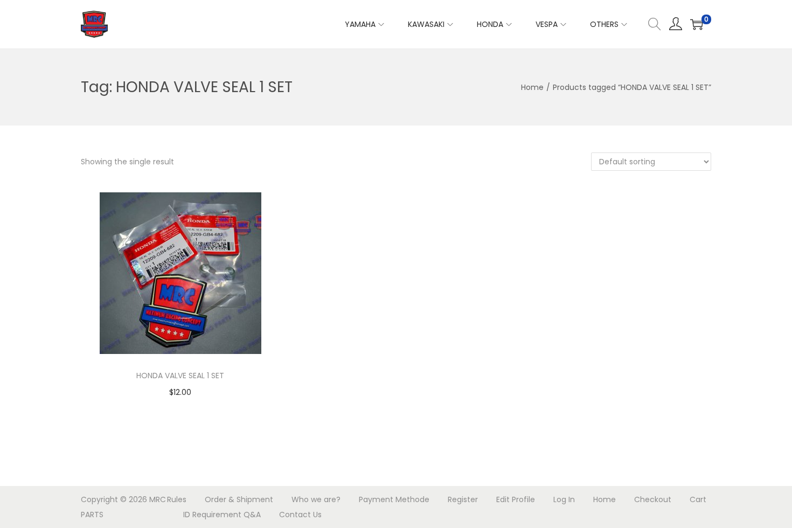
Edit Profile (515, 499)
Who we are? (316, 499)
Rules (176, 499)
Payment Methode (394, 499)
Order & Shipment (239, 499)
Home (532, 87)
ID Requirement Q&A (222, 514)
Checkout (652, 499)
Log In (564, 499)
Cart (698, 499)
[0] (696, 24)
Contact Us (300, 514)
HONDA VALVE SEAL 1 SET (180, 375)
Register (463, 499)
